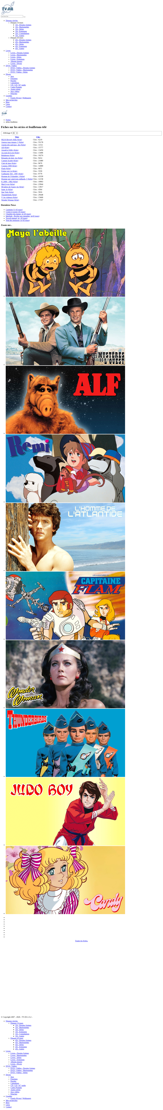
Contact (9, 106)
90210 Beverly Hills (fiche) (11, 140)
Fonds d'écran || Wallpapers (21, 98)
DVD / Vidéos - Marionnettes (22, 70)
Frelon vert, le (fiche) (9, 171)
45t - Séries (19, 44)
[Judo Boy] (65, 845)
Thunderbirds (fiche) (9, 195)
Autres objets (15, 89)
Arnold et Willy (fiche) (9, 150)
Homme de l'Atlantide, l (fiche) (13, 176)
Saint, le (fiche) (7, 189)
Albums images (16, 61)
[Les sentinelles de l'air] (65, 776)
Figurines (14, 79)
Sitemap (36, 1017)
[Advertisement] (13, 978)
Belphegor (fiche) (8, 155)
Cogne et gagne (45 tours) (15, 212)
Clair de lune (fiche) (8, 163)
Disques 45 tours (17, 1038)
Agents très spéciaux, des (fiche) (13, 145)
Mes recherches (11, 100)
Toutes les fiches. (81, 941)
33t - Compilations (22, 33)
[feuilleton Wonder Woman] (65, 708)
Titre (17, 137)
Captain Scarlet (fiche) (9, 161)
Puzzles (13, 81)
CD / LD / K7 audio (18, 85)
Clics (38, 137)
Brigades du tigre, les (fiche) (12, 158)
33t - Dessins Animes (23, 25)
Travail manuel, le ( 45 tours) (16, 218)
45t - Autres (19, 48)
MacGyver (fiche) (8, 184)
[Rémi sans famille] (65, 502)
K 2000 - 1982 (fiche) (9, 182)
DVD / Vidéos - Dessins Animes (23, 68)
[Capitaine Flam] (65, 639)
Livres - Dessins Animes (20, 53)
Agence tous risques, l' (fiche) (12, 142)
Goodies (9, 96)
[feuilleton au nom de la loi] (65, 365)
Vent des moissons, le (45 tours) (18, 220)
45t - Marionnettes (22, 42)
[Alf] (65, 433)
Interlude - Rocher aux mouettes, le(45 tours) (22, 216)
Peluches (14, 94)
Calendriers (15, 83)
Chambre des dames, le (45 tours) (18, 214)
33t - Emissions (21, 31)
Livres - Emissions (17, 59)
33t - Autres (19, 36)
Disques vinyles (12, 21)
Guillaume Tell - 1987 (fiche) (12, 174)
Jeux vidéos (15, 91)
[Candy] (65, 913)
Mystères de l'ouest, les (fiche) (12, 187)
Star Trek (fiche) (7, 192)
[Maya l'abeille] (65, 296)
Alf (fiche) (5, 148)
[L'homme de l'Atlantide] (65, 570)
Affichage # (7, 133)
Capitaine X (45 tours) (14, 210)
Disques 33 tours (17, 1023)
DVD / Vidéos (11, 66)
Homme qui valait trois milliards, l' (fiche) (17, 179)
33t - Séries (19, 29)
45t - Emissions (21, 46)
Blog (7, 102)
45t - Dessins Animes (23, 40)
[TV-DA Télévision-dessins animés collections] (8, 14)
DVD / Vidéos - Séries (19, 72)
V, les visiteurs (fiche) (9, 197)
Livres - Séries (16, 57)
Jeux (12, 76)
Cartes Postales (16, 87)
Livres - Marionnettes (19, 55)
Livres (8, 51)
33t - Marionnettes (22, 27)
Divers (8, 74)
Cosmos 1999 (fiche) (9, 166)
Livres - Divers (16, 64)
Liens (8, 104)
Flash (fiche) (6, 169)
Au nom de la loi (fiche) (10, 153)
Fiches (8, 120)
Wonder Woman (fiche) (10, 200)
